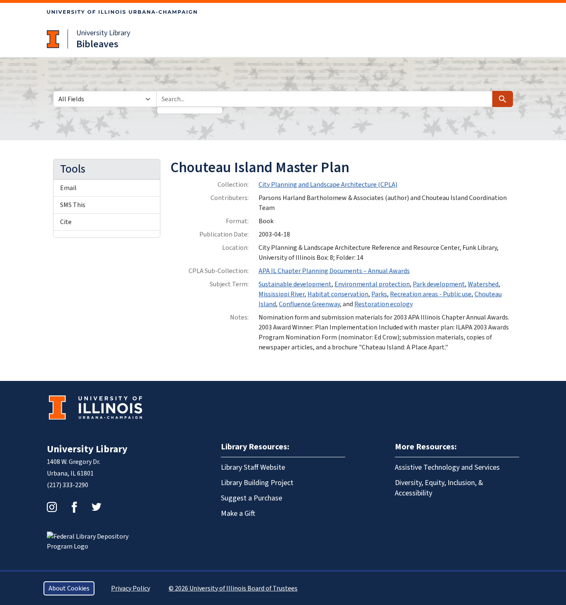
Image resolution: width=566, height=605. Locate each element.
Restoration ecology (383, 304)
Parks (379, 294)
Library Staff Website (253, 467)
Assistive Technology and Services (447, 467)
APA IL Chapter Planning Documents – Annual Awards (334, 271)
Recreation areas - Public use (431, 294)
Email (68, 188)
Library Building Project (257, 483)
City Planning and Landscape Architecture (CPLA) (328, 184)
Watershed (483, 284)
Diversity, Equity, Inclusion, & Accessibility (439, 488)
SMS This (72, 205)
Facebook (74, 507)
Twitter (96, 507)
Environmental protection (372, 284)
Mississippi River (282, 294)
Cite (66, 222)
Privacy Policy (130, 588)
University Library (103, 33)
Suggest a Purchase (251, 498)
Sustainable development (295, 284)
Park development (439, 284)
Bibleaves (97, 44)
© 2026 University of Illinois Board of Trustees (233, 588)
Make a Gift (238, 513)
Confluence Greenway (309, 304)
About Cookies (68, 588)
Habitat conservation (337, 294)
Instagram (52, 507)
